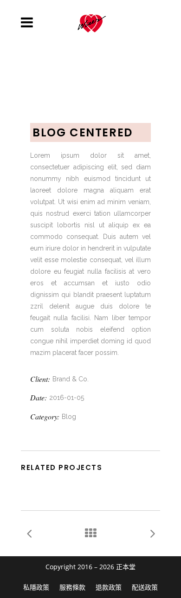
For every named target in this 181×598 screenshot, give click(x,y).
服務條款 (72, 587)
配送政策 (145, 587)
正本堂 (126, 566)
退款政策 (109, 587)
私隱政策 (36, 587)
